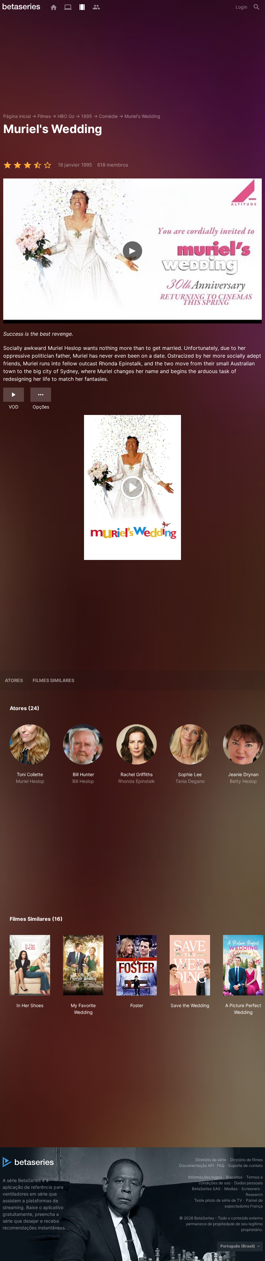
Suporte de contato (245, 1165)
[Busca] (256, 7)
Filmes (44, 116)
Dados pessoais (248, 1182)
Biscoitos (234, 1177)
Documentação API (196, 1165)
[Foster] (136, 965)
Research (254, 1194)
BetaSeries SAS (206, 1188)
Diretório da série (211, 1159)
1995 (86, 116)
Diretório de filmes (246, 1159)
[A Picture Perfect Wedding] (243, 965)
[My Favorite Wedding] (83, 965)
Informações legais (205, 1177)
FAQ (220, 1165)
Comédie (108, 116)
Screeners (250, 1188)
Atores (14, 680)
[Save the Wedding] (190, 965)
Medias (231, 1188)
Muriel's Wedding (142, 116)
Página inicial (17, 116)
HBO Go (66, 116)
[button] (30, 757)
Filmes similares (53, 680)
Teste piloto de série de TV (218, 1200)
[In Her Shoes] (30, 965)
